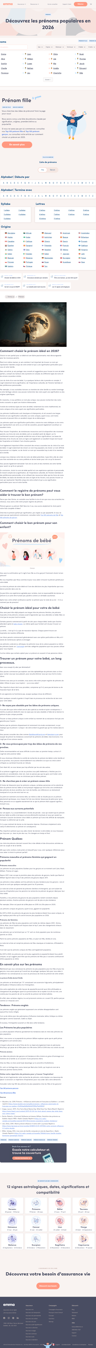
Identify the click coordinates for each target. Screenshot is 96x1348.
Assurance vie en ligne (10, 1310)
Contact (74, 1335)
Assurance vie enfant (32, 1318)
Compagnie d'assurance (55, 1309)
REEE (73, 1318)
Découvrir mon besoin (48, 1286)
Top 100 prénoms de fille (49, 515)
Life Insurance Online (9, 1312)
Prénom (21, 297)
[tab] (42, 170)
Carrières (51, 1318)
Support (74, 1332)
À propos (51, 1315)
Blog (73, 1309)
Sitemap (51, 1321)
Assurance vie (29, 1309)
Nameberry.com (53, 734)
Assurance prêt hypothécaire (34, 1324)
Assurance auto (30, 1336)
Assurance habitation (32, 1339)
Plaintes (90, 1344)
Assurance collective (32, 1327)
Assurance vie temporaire (33, 1312)
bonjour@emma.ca (77, 1326)
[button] (22, 4)
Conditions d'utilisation (79, 1344)
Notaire (74, 1315)
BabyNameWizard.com (37, 734)
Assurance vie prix (31, 1321)
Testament (75, 1312)
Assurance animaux (31, 1333)
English (57, 1344)
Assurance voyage (31, 1330)
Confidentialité (66, 1344)
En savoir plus (17, 145)
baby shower (18, 624)
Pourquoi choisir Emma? (56, 1312)
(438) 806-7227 (76, 1329)
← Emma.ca (10, 297)
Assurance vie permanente (33, 1315)
